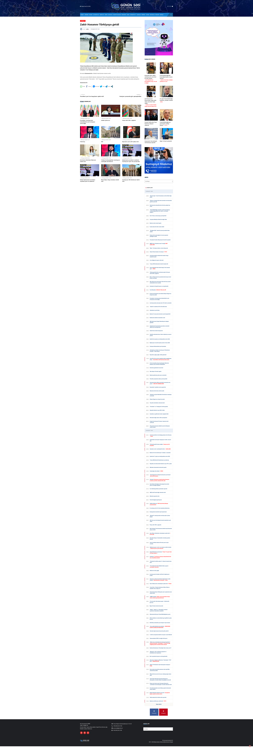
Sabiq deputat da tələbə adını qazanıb (158, 697)
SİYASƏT (91, 14)
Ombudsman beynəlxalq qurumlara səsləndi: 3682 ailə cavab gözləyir (159, 326)
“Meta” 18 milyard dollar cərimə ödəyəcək (159, 248)
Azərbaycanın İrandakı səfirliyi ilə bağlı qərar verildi (159, 575)
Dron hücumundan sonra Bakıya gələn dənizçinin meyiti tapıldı (160, 688)
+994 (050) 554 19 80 (117, 726)
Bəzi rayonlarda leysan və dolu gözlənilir (158, 656)
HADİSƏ (147, 14)
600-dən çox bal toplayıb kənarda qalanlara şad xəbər (160, 521)
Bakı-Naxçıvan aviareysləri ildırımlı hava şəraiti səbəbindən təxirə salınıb (160, 282)
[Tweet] (102, 86)
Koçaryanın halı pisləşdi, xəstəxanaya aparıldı (151, 141)
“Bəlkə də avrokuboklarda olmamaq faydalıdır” (160, 643)
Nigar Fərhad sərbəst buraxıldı (156, 605)
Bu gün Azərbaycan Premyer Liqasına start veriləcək (159, 422)
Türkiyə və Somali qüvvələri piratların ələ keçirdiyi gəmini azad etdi (161, 201)
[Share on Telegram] (107, 86)
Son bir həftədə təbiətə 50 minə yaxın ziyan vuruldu (159, 543)
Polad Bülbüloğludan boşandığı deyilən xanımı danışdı (166, 78)
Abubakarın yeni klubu (155, 310)
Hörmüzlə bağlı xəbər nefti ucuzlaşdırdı (158, 417)
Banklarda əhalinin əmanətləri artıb (157, 317)
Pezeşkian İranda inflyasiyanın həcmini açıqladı (160, 239)
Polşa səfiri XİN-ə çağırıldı (129, 120)
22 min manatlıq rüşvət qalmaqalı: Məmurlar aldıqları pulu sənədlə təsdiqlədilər (159, 364)
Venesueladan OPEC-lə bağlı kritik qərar (158, 638)
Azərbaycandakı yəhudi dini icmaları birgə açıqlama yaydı (159, 256)
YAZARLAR (139, 14)
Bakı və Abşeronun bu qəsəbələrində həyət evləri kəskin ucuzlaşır (160, 277)
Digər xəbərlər (159, 704)
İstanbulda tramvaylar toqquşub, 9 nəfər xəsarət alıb (160, 440)
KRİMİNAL (143, 14)
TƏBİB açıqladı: (160, 597)
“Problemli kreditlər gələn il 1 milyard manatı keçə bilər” (160, 562)
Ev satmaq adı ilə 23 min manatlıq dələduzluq (159, 508)
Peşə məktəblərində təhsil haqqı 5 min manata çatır (160, 268)
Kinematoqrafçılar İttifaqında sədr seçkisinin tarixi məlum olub (161, 592)
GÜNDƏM (86, 14)
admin (87, 29)
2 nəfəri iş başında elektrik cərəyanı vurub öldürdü (161, 634)
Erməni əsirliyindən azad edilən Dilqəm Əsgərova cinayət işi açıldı (160, 294)
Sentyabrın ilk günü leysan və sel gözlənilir (159, 286)
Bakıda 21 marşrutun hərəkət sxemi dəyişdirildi (160, 313)
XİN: (102, 141)
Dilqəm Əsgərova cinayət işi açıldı (157, 399)
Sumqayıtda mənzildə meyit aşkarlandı (158, 511)
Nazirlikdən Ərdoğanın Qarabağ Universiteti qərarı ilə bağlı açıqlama (159, 485)
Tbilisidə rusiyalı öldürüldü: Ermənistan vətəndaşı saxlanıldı (160, 395)
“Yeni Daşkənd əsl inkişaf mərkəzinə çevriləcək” (160, 475)
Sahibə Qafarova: (105, 120)
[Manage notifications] (250, 746)
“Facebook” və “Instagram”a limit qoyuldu (159, 406)
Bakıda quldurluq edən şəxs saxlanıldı (158, 375)
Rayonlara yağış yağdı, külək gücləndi (158, 354)
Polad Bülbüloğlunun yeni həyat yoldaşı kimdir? (165, 124)
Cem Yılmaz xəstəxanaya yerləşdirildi (158, 215)
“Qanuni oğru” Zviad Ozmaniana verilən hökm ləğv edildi (161, 196)
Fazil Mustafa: (158, 289)
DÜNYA (106, 14)
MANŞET (82, 14)
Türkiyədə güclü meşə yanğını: (160, 445)
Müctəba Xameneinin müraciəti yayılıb (158, 467)
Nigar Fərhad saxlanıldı (166, 141)
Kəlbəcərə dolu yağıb (154, 570)
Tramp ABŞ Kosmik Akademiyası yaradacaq (159, 460)
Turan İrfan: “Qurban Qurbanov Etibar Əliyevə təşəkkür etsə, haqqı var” (160, 588)
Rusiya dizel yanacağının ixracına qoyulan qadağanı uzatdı (159, 236)
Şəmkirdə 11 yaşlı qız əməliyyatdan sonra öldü (160, 456)
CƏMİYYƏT (102, 14)
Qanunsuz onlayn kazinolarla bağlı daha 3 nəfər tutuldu (160, 579)
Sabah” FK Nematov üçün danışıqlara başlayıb (160, 665)
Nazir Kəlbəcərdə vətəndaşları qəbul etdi (160, 583)
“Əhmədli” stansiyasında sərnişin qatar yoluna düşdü (160, 516)
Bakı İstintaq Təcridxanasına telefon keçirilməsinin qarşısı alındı (161, 529)
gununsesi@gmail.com (118, 728)
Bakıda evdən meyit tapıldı (155, 223)
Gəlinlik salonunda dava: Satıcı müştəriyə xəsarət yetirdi (160, 335)
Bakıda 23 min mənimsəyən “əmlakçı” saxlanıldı (160, 452)
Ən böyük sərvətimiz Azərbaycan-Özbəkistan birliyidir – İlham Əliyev (160, 351)
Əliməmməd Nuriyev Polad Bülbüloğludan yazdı (160, 614)
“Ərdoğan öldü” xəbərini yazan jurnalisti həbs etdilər (160, 231)
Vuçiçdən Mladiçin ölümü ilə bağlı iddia (158, 219)
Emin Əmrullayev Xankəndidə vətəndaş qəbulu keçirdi (160, 538)
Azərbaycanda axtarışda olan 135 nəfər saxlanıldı (160, 302)
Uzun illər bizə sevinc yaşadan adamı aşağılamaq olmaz (160, 359)
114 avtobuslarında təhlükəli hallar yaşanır (159, 566)
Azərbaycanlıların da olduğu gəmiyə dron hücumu (160, 435)
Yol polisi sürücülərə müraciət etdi (157, 402)
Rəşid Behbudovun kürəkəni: (161, 552)
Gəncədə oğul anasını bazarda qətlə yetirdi (159, 631)
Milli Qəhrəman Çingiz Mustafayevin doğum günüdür (159, 322)
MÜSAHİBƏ (124, 14)
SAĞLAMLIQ (152, 14)
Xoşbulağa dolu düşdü (156, 471)
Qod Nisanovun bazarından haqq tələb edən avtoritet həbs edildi (151, 102)
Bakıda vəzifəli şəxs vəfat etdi (158, 701)
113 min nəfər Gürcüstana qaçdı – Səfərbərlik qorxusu (159, 602)
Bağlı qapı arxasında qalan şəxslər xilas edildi (160, 342)
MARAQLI (161, 14)
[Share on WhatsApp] (82, 86)
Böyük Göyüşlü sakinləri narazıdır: (160, 693)
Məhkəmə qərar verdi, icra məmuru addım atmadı (160, 548)
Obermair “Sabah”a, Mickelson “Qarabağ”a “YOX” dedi (160, 660)
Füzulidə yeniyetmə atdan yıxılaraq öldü (158, 378)
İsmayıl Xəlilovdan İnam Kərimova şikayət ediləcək (151, 124)
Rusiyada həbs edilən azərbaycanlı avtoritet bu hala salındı (151, 79)
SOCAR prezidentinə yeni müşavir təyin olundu (160, 622)
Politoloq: (82, 141)
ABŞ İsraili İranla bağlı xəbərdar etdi (158, 492)
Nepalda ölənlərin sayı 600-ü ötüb (157, 410)
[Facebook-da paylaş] (88, 86)
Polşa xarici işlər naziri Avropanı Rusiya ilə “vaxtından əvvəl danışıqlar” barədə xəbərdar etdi (161, 684)
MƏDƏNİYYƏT (133, 14)
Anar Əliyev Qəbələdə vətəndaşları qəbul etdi (160, 534)
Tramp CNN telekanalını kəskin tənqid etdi (159, 263)
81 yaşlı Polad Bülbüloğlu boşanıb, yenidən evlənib (166, 100)
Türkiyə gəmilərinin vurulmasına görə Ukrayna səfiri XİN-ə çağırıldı (160, 273)
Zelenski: (159, 480)
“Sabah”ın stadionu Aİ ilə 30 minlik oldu (158, 306)
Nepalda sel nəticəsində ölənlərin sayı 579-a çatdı (161, 463)
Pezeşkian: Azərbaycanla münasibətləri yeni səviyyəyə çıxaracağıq (87, 122)
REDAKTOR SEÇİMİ (117, 14)
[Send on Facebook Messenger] (96, 86)
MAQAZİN (157, 14)
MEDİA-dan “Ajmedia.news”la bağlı (159, 244)
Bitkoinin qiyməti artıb (154, 496)
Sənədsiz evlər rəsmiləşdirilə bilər (160, 448)
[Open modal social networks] (112, 86)
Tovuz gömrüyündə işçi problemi (160, 627)
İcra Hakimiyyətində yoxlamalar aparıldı (158, 488)
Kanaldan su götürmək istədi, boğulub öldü (159, 413)
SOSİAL (128, 14)
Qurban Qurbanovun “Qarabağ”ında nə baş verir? (160, 647)
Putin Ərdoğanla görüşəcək (156, 499)
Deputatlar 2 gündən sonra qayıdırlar (158, 387)
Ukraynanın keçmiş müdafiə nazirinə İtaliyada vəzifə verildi (160, 426)
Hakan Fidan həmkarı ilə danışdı (158, 251)
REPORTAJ (110, 14)
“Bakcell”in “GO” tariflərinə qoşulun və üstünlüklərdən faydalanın (158, 652)
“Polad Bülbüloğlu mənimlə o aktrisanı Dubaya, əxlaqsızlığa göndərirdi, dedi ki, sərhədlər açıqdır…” (160, 211)
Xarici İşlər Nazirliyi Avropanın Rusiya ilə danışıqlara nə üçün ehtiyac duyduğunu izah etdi (160, 679)
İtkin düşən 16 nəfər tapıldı (155, 371)
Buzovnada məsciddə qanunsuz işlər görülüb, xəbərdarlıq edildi (160, 670)
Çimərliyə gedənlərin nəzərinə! (156, 367)
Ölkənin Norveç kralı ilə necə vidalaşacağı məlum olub (160, 674)
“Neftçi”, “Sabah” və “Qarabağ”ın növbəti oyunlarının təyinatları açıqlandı (158, 610)
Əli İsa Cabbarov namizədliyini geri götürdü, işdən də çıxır (161, 618)
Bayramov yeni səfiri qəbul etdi (130, 141)
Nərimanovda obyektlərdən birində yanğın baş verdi (160, 206)
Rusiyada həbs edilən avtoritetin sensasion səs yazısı (160, 383)
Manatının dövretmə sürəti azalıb (157, 390)
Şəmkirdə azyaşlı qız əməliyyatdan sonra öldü (160, 339)
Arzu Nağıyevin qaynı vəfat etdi (156, 260)
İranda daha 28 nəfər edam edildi (157, 226)
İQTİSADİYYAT (96, 14)
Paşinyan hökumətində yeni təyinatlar (158, 346)
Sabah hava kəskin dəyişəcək (156, 330)
